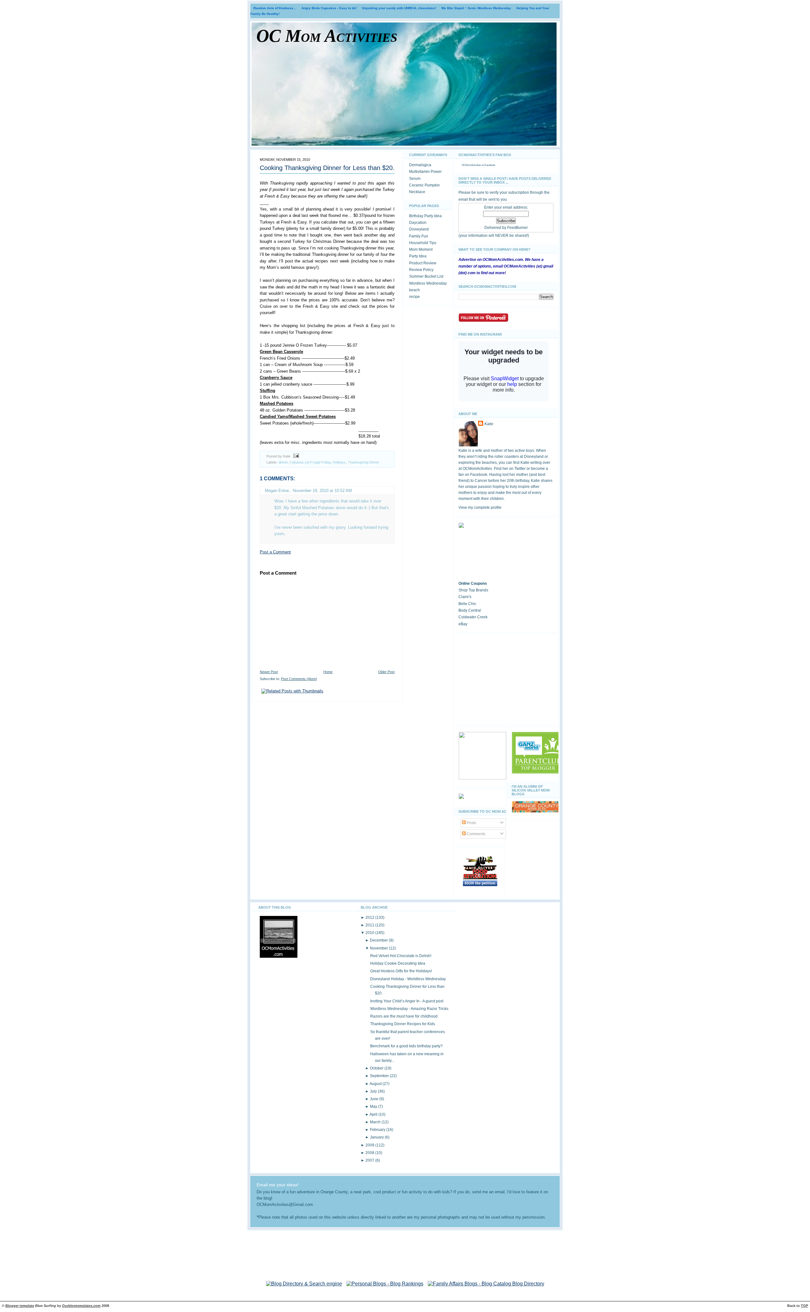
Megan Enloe (277, 490)
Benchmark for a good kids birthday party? (406, 1046)
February (378, 1129)
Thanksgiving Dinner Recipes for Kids (402, 1024)
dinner (283, 462)
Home (328, 672)
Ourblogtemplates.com (81, 1306)
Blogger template (19, 1306)
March (376, 1122)
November (379, 948)
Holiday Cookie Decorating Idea (397, 963)
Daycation (418, 222)
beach (414, 290)
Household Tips (422, 243)
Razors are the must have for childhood (404, 1016)
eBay (462, 624)
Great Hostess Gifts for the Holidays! (401, 971)
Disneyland (419, 229)
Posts (471, 823)
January (377, 1137)
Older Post (386, 672)
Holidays (339, 462)
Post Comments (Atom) (299, 679)
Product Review (422, 263)
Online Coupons (472, 583)
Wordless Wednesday (428, 283)
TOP (804, 1306)
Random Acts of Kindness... (274, 8)
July (374, 1091)
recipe (414, 296)
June (374, 1099)
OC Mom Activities (326, 36)
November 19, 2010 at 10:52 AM (322, 490)
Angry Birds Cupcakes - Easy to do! (329, 8)
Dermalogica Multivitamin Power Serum (425, 172)
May (374, 1106)
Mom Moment (421, 249)
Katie (488, 424)
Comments (475, 834)
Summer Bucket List (426, 276)
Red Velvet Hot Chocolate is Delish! (400, 956)
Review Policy (421, 270)
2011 (370, 925)
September (380, 1076)
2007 (370, 1160)
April (374, 1114)
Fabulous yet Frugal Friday (310, 462)
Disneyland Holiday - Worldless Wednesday (408, 979)
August (376, 1084)
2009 (370, 1145)
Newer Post (269, 672)
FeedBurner (517, 227)
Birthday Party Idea (425, 216)
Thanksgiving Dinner (363, 462)
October (377, 1068)
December (379, 940)
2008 (370, 1153)
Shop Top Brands (473, 590)
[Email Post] (295, 456)
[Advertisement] (505, 678)
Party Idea (418, 256)
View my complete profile (480, 507)
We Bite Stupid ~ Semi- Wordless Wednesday (476, 8)
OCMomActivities (471, 165)
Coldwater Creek (473, 617)
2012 (370, 917)
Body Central (469, 610)
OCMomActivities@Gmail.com (285, 1204)
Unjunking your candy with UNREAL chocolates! (399, 8)
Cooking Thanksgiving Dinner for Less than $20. (327, 167)
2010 (370, 932)
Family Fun (418, 236)
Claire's (464, 597)
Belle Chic (467, 604)
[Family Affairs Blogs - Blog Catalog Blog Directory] (486, 1283)
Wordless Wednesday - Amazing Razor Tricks (409, 1008)
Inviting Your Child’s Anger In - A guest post (406, 1001)
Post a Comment (275, 552)
